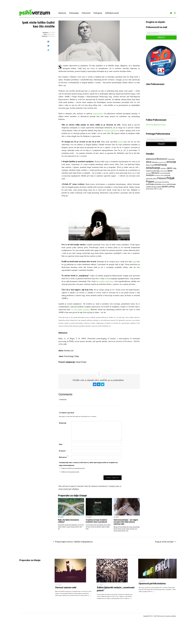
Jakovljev (163, 168)
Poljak (170, 178)
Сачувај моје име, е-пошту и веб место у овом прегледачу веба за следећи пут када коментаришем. (88, 463)
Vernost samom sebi (65, 587)
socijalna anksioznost (111, 130)
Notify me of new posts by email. (70, 472)
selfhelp (171, 187)
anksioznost (151, 159)
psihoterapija (171, 184)
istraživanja (160, 164)
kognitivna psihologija (152, 171)
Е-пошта (62, 451)
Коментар (62, 423)
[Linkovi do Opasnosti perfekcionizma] (157, 578)
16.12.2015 (100, 585)
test (158, 189)
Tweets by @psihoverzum (155, 125)
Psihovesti (86, 13)
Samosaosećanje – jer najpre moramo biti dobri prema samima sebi (126, 522)
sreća (148, 189)
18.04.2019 (142, 581)
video (160, 189)
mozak (162, 173)
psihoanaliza (165, 182)
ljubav (170, 171)
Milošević (155, 173)
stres (151, 189)
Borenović (162, 159)
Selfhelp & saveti (112, 13)
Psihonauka (74, 13)
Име (61, 444)
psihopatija (157, 184)
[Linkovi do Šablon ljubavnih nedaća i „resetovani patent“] (112, 582)
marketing (148, 173)
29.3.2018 (52, 32)
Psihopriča (98, 13)
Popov (150, 181)
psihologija (150, 184)
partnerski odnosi (151, 178)
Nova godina (157, 175)
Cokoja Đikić (171, 159)
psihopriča (164, 184)
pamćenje (167, 175)
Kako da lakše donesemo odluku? (68, 521)
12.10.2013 (58, 585)
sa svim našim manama (80, 309)
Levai (161, 171)
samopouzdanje (156, 187)
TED (155, 189)
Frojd (152, 165)
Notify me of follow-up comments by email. (73, 468)
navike (120, 141)
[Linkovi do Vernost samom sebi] (70, 582)
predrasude (158, 182)
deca (148, 161)
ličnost (165, 171)
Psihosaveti (51, 36)
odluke (162, 175)
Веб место (63, 457)
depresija (155, 162)
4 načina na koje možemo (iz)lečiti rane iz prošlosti (96, 521)
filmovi (148, 165)
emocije (171, 161)
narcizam (167, 173)
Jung (174, 168)
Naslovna (62, 13)
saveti (165, 186)
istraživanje (153, 168)
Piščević (161, 178)
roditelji (148, 187)
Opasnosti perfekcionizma (152, 583)
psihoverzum (51, 34)
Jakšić (169, 168)
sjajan (134, 261)
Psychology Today (71, 356)
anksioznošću (98, 113)
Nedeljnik (150, 175)
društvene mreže (162, 162)
